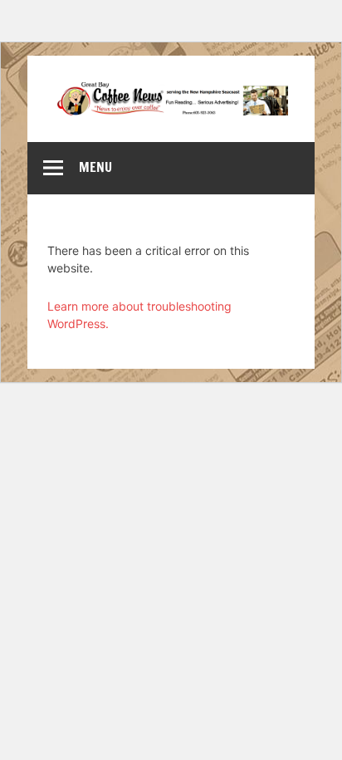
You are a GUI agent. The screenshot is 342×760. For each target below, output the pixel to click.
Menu (95, 167)
